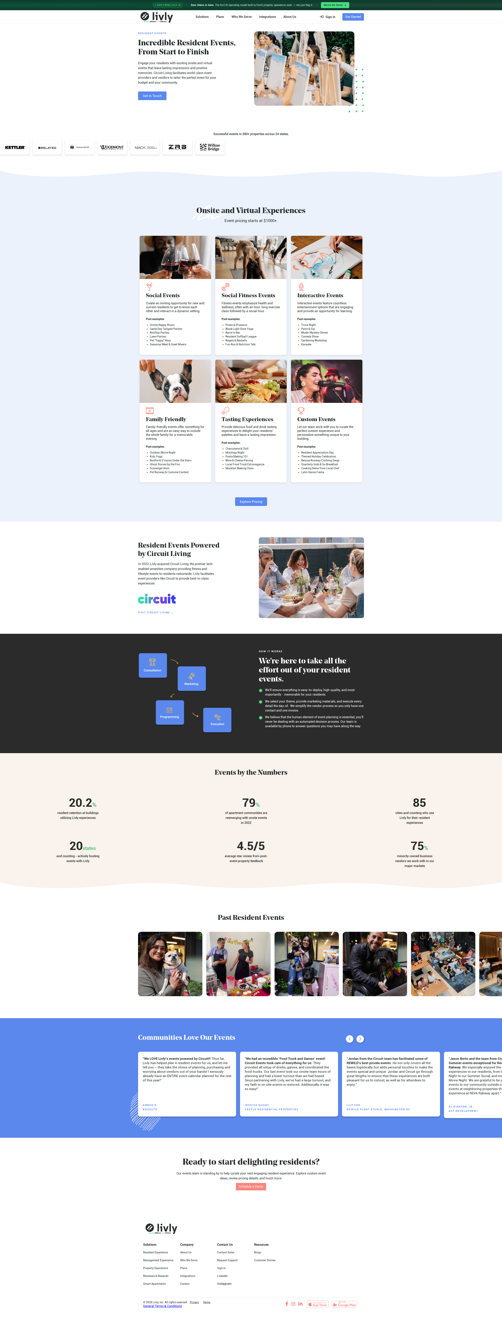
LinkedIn (222, 1276)
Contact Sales (225, 1252)
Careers (185, 1283)
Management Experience (158, 1260)
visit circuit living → (156, 612)
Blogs (257, 1252)
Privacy (194, 1302)
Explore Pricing (251, 502)
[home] (156, 17)
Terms (206, 1302)
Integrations (267, 17)
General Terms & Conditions (162, 1306)
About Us (186, 1252)
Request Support (227, 1260)
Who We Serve (242, 17)
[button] (328, 17)
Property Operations (155, 1268)
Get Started (353, 17)
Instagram (224, 1284)
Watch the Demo (333, 5)
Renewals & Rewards (155, 1276)
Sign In (221, 1268)
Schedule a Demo (251, 1186)
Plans (220, 17)
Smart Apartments (154, 1283)
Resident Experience (155, 1252)
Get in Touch (152, 96)
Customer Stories (265, 1260)
